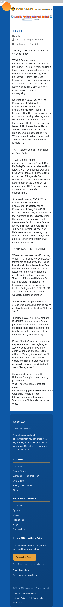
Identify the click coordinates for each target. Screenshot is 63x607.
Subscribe (17, 602)
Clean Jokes (19, 466)
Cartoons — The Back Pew (26, 476)
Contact (16, 593)
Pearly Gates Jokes (22, 485)
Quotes (16, 510)
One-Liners (18, 480)
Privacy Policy (19, 598)
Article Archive (29, 593)
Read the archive (21, 570)
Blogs (15, 524)
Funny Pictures (20, 471)
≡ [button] (6, 7)
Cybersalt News (20, 529)
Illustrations (18, 520)
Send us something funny (25, 575)
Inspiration (18, 505)
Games (16, 490)
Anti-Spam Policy (36, 598)
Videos (16, 515)
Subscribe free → (25, 557)
